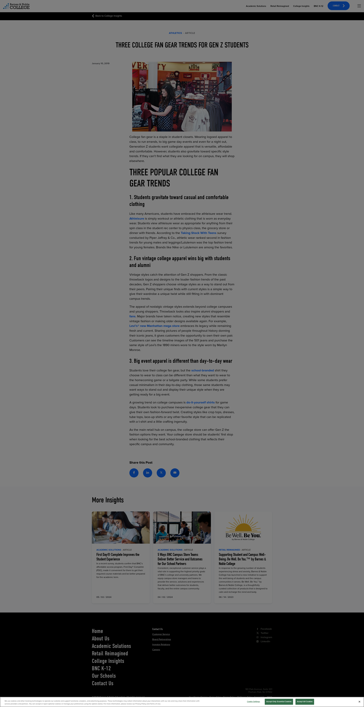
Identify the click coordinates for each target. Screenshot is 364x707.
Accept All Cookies (305, 701)
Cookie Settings (253, 701)
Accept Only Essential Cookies (278, 701)
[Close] (359, 701)
